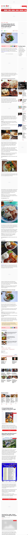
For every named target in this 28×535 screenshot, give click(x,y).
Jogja (16, 48)
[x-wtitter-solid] (14, 46)
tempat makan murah (4, 51)
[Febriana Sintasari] (2, 352)
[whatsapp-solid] (11, 46)
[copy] (16, 46)
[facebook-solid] (12, 46)
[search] (20, 6)
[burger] (26, 7)
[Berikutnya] (17, 384)
